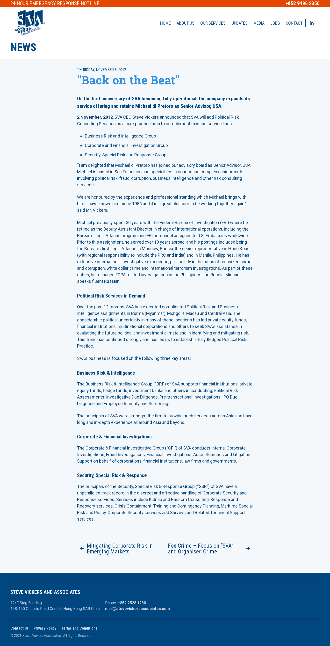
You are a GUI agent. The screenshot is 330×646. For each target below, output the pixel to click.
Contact (294, 23)
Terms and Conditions (79, 628)
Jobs (275, 23)
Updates (239, 23)
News (23, 47)
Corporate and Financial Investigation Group (126, 145)
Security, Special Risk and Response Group (125, 154)
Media (259, 23)
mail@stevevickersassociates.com (137, 608)
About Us (185, 23)
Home (165, 23)
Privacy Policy (45, 628)
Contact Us (19, 628)
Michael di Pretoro (154, 106)
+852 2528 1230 (132, 603)
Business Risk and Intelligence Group (120, 135)
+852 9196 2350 (303, 3)
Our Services (213, 23)
